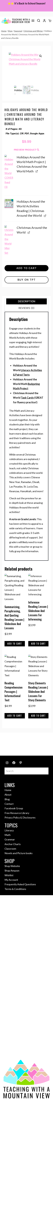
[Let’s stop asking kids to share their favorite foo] (32, 741)
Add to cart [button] (14, 643)
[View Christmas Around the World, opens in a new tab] (29, 232)
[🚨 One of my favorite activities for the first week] (44, 741)
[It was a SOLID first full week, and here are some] (9, 741)
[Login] (44, 20)
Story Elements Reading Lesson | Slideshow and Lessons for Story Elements (38, 691)
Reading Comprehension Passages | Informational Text (13, 691)
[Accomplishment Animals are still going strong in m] (44, 747)
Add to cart (26, 268)
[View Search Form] (38, 21)
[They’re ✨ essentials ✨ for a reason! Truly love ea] (9, 747)
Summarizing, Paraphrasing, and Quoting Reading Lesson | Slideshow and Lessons (14, 617)
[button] (40, 56)
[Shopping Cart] (50, 20)
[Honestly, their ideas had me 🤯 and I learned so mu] (21, 741)
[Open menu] (33, 21)
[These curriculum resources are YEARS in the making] (21, 747)
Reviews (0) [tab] (26, 307)
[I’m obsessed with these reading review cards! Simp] (32, 747)
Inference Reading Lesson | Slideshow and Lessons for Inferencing (38, 610)
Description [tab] (26, 301)
